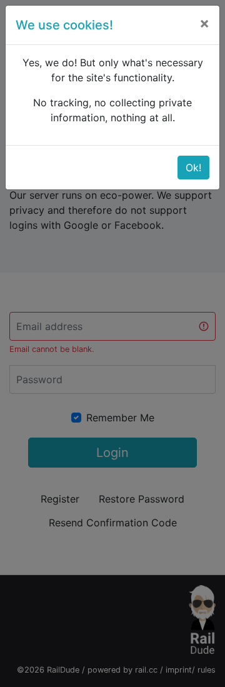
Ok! (193, 167)
